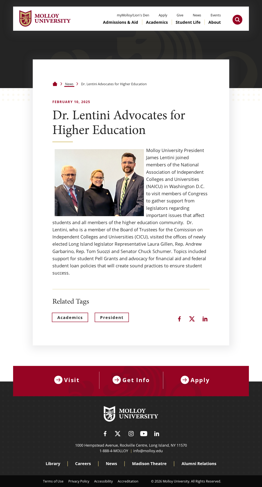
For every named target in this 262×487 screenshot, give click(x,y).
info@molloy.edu (148, 450)
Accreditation (128, 481)
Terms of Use (53, 481)
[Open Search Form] (237, 20)
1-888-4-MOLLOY (113, 450)
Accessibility (103, 481)
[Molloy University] (131, 414)
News (69, 84)
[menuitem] (120, 26)
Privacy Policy (78, 481)
